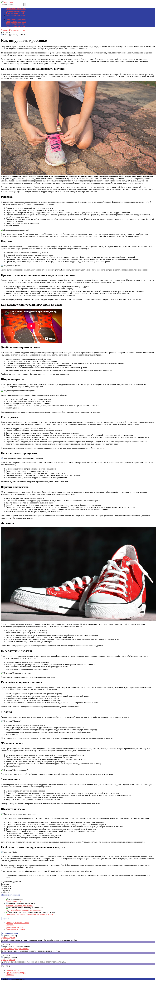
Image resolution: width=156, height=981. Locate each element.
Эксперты (10, 925)
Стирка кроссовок (13, 901)
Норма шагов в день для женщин (15, 949)
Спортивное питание (15, 927)
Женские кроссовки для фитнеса (19, 906)
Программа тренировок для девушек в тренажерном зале (29, 914)
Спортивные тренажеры (16, 9)
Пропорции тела (8, 960)
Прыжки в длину (8, 938)
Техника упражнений (15, 13)
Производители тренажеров (17, 923)
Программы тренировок (16, 11)
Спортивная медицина (15, 929)
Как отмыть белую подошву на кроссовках (23, 910)
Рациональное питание (15, 15)
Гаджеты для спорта (14, 970)
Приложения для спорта (16, 973)
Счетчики (10, 975)
